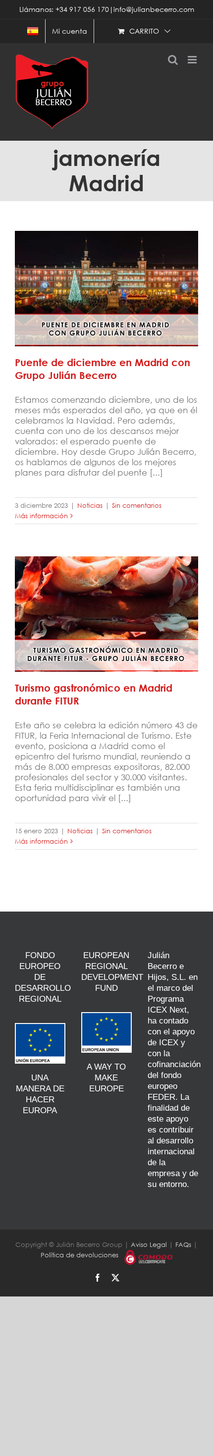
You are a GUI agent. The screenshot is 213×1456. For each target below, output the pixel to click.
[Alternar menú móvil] (193, 59)
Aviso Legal (149, 1244)
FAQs (183, 1244)
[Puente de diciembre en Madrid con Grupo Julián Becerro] (106, 288)
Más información (41, 516)
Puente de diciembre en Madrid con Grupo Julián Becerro (106, 277)
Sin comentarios (136, 505)
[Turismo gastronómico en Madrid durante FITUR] (106, 614)
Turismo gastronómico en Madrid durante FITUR (106, 603)
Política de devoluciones (79, 1255)
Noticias (90, 505)
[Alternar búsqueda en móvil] (173, 59)
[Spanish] (32, 31)
